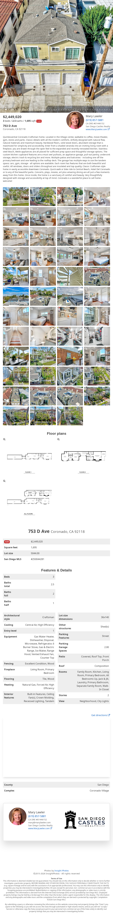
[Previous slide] (5, 56)
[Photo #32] (97, 336)
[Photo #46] (43, 416)
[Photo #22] (43, 296)
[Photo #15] (70, 256)
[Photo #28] (97, 316)
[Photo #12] (97, 236)
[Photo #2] (43, 196)
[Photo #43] (70, 396)
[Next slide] (108, 56)
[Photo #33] (16, 356)
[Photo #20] (97, 276)
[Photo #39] (70, 376)
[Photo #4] (97, 196)
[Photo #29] (16, 336)
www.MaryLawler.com (97, 129)
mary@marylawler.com (39, 822)
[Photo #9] (16, 236)
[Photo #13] (16, 256)
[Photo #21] (16, 296)
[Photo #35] (70, 356)
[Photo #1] (16, 196)
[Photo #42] (43, 396)
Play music (106, 2)
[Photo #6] (43, 216)
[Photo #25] (16, 316)
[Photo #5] (16, 216)
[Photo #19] (70, 276)
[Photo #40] (97, 376)
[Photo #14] (43, 256)
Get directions (99, 715)
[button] (1, 109)
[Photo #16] (97, 256)
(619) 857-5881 (95, 120)
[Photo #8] (97, 216)
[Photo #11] (70, 236)
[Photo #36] (97, 356)
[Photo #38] (43, 376)
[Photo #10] (43, 236)
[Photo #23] (70, 296)
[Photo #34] (43, 356)
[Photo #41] (16, 396)
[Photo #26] (43, 316)
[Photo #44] (97, 396)
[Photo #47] (70, 416)
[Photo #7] (70, 216)
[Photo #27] (70, 316)
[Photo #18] (43, 276)
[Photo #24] (97, 296)
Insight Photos (61, 870)
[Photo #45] (16, 416)
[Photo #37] (16, 376)
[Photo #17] (16, 276)
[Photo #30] (43, 336)
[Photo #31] (70, 336)
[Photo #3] (70, 196)
